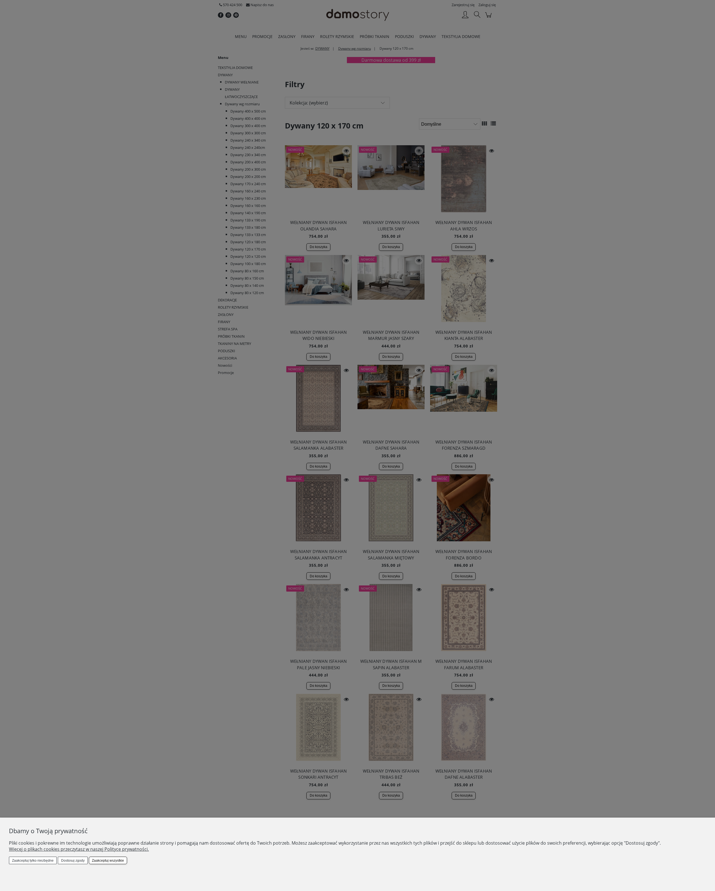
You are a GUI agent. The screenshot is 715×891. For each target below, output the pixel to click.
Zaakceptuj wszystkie (108, 861)
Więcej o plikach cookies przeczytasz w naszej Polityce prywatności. (79, 849)
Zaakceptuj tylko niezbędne (33, 861)
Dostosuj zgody (73, 861)
